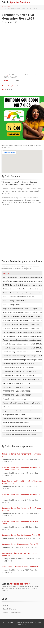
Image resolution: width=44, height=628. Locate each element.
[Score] (22, 118)
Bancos (8, 6)
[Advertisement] (22, 48)
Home (3, 6)
